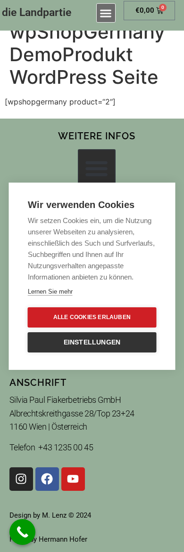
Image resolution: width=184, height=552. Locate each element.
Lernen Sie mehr (50, 291)
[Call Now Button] (22, 532)
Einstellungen (92, 342)
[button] (106, 13)
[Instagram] (21, 479)
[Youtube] (73, 479)
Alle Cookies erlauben (92, 317)
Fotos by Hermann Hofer (48, 539)
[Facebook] (47, 479)
